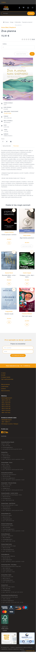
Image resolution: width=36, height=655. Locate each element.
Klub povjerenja (5, 384)
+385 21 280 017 (6, 578)
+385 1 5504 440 (5, 402)
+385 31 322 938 (6, 547)
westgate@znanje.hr (7, 539)
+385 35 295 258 (5, 408)
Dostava (3, 388)
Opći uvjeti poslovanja (7, 379)
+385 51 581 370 (6, 517)
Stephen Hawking (9, 232)
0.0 (33, 39)
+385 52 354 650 (5, 410)
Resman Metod (9, 273)
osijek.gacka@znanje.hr (8, 549)
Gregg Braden (9, 311)
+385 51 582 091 (5, 404)
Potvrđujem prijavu (18, 355)
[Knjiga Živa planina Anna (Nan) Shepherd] (2, 141)
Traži (31, 13)
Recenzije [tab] (16, 146)
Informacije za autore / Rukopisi (9, 423)
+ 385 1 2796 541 (6, 598)
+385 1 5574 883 (6, 527)
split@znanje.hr (6, 488)
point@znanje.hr (7, 590)
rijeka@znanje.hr (7, 467)
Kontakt (3, 375)
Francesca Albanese (27, 313)
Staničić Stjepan (27, 273)
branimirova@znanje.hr (8, 600)
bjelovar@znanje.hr (7, 559)
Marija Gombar (27, 235)
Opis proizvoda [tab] (7, 146)
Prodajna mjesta (5, 377)
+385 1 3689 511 (5, 421)
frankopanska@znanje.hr (8, 529)
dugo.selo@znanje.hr (8, 569)
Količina (5, 44)
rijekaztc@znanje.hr (7, 519)
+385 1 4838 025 (6, 568)
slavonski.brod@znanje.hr (9, 478)
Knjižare (3, 2)
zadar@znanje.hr (7, 508)
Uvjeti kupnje (4, 386)
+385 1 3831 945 (6, 588)
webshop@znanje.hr (6, 398)
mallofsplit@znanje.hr (8, 580)
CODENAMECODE (30, 650)
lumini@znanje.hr (7, 498)
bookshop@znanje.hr (8, 447)
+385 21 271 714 (6, 486)
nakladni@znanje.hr (6, 419)
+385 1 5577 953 (5, 412)
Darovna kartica (5, 390)
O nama (3, 373)
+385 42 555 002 (6, 496)
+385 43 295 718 (5, 400)
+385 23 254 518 (5, 406)
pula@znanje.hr (6, 457)
